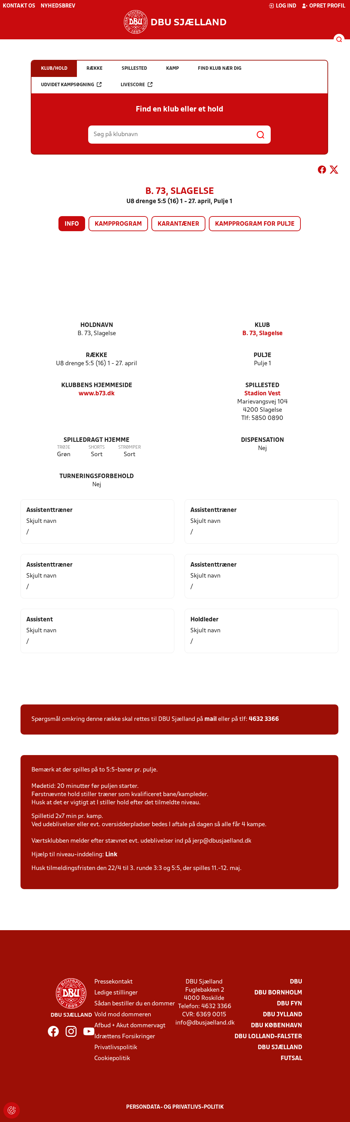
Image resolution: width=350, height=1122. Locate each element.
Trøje (63, 447)
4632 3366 (264, 719)
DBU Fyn (289, 1004)
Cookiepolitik (112, 1058)
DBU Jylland (282, 1015)
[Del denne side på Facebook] (322, 171)
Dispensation (262, 440)
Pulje (262, 355)
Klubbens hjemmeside (96, 385)
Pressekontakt (113, 982)
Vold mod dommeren (122, 1015)
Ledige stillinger (116, 993)
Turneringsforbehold (96, 476)
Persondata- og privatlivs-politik (175, 1107)
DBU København (276, 1026)
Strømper (129, 447)
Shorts (97, 447)
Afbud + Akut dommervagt (129, 1026)
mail (210, 719)
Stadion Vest (262, 394)
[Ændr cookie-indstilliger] (11, 1110)
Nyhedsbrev (58, 6)
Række (96, 355)
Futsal (291, 1058)
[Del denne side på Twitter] (333, 171)
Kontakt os (19, 6)
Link (111, 855)
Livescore (133, 85)
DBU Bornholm (278, 993)
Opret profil (327, 6)
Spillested (262, 385)
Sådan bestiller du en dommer (134, 1004)
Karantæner (178, 224)
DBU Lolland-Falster (268, 1037)
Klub (262, 325)
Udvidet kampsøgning (67, 85)
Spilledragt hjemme (97, 440)
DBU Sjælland (280, 1048)
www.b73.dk (97, 394)
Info (72, 224)
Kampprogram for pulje (255, 224)
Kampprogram (118, 224)
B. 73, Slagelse (262, 333)
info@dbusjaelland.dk (204, 1023)
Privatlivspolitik (115, 1048)
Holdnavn (96, 325)
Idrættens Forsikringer (124, 1037)
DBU (296, 982)
